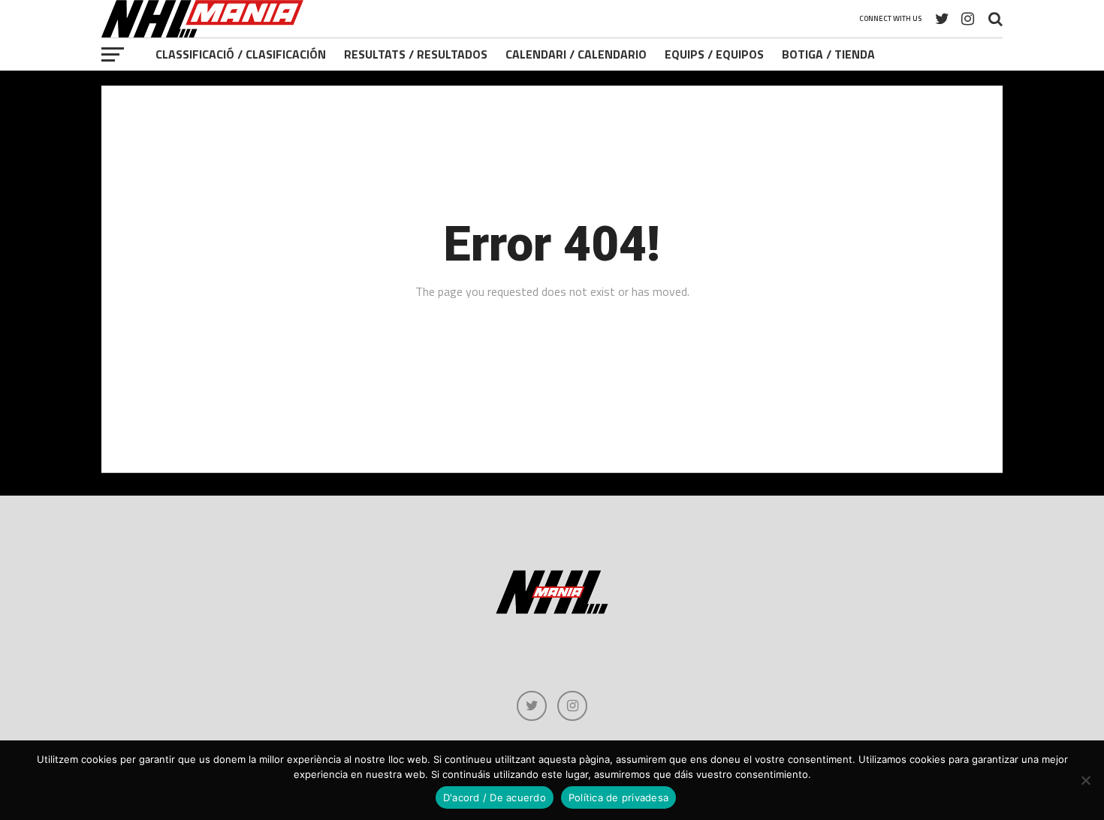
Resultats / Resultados (415, 54)
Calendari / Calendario (576, 54)
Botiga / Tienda (828, 54)
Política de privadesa (618, 797)
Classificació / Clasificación (240, 54)
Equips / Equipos (714, 54)
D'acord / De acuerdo (494, 797)
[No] (1085, 780)
